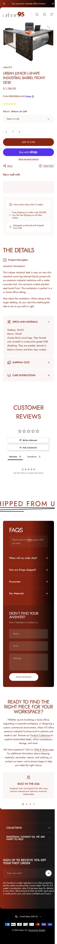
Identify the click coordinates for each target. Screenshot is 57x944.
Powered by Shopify (35, 934)
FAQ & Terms (43, 751)
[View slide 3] (29, 806)
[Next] (52, 3)
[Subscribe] (46, 875)
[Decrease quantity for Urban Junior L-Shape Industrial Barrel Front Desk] (6, 132)
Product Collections (15, 741)
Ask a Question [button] (29, 449)
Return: (15, 111)
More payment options (29, 159)
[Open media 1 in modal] (48, 27)
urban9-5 (7, 67)
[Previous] (4, 3)
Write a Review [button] (29, 442)
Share (9, 165)
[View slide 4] (33, 806)
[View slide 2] (25, 806)
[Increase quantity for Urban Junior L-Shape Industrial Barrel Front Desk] (19, 132)
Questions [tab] (32, 458)
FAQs (29, 541)
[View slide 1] (22, 806)
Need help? (48, 165)
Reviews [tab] (13, 458)
